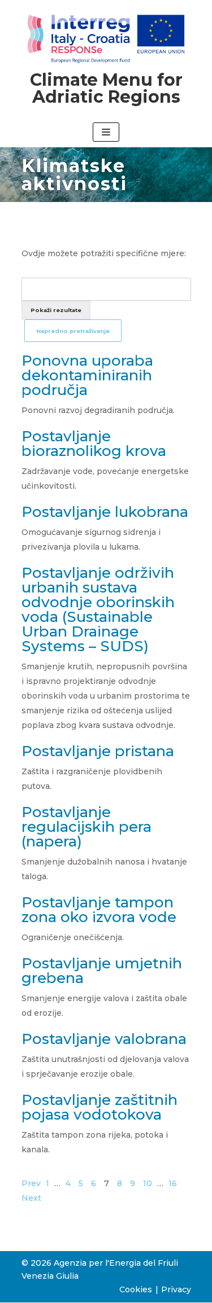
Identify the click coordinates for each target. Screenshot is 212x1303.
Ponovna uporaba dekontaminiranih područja (87, 375)
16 (172, 1183)
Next (31, 1198)
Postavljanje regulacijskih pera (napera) (86, 826)
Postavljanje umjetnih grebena (101, 970)
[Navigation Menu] (106, 132)
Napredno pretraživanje (73, 331)
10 (147, 1183)
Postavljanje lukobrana (104, 512)
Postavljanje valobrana (104, 1039)
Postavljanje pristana (97, 751)
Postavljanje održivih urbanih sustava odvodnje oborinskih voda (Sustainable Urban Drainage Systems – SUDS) (98, 609)
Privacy (176, 1289)
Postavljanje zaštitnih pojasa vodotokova (99, 1107)
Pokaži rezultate (56, 310)
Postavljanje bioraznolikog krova (93, 443)
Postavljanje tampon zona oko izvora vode (98, 909)
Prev (31, 1183)
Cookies (135, 1289)
